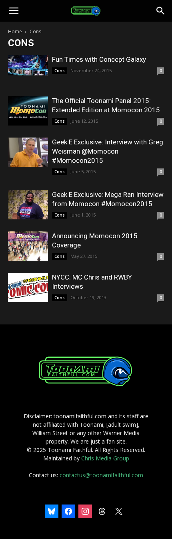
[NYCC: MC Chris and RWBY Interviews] (28, 287)
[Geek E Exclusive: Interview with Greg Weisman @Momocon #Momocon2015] (28, 152)
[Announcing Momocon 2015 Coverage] (28, 246)
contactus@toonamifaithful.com (101, 475)
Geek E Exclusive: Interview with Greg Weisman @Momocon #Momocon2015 (107, 151)
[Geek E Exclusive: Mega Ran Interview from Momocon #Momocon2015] (28, 204)
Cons (59, 70)
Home (15, 31)
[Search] (161, 11)
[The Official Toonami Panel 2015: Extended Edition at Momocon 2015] (28, 111)
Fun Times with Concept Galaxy (99, 59)
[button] (13, 11)
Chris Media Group (105, 458)
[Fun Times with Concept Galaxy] (28, 65)
